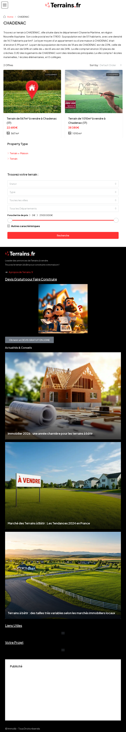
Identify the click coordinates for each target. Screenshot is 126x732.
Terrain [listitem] (13, 158)
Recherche (63, 235)
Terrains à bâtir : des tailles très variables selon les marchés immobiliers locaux (61, 613)
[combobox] (110, 65)
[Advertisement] (63, 693)
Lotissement (51, 75)
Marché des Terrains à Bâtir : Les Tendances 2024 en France (49, 523)
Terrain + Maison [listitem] (19, 153)
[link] (32, 91)
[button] (4, 5)
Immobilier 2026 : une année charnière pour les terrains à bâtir (50, 433)
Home (10, 16)
